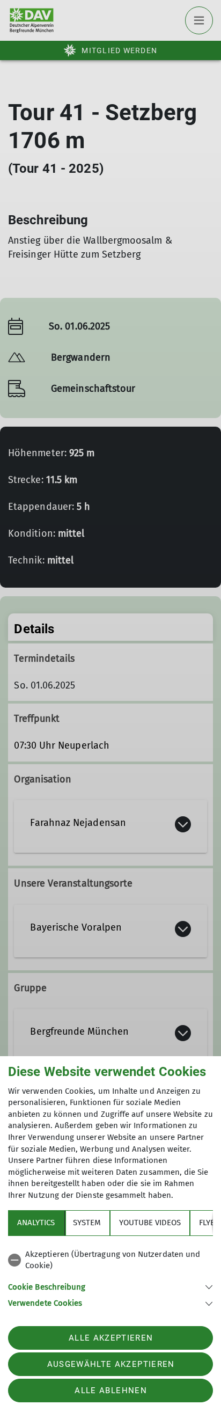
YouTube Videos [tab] (150, 1222)
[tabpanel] (110, 1277)
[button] (110, 1286)
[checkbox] (110, 1260)
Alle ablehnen (110, 1390)
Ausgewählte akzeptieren (111, 1364)
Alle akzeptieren (111, 1338)
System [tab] (87, 1222)
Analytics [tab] (36, 1222)
